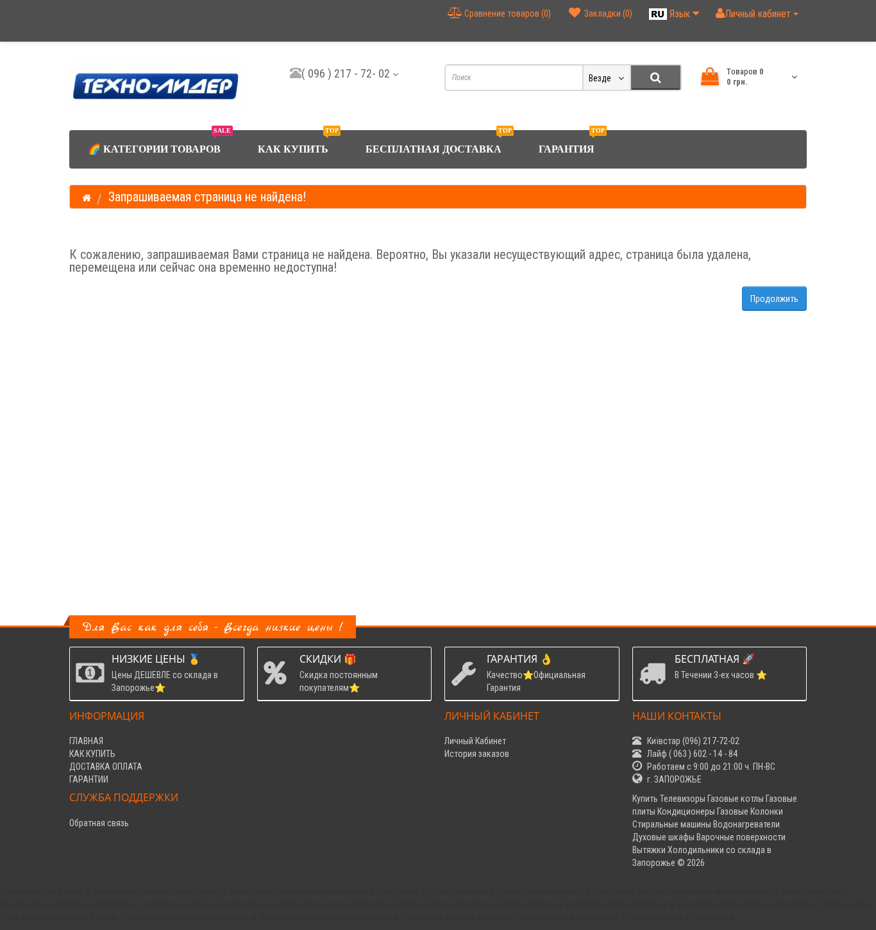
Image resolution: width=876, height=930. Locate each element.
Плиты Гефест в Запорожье (448, 904)
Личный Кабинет (475, 741)
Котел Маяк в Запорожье (768, 904)
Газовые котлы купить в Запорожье (67, 891)
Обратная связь (99, 823)
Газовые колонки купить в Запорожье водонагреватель (381, 891)
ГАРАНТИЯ (572, 142)
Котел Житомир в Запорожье (664, 904)
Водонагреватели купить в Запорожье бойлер (577, 891)
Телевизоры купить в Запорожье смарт (213, 904)
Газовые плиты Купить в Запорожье (205, 891)
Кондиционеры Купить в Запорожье (68, 904)
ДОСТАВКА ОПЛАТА (105, 766)
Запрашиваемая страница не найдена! (207, 196)
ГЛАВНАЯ (86, 741)
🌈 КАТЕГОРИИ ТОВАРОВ (159, 142)
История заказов (476, 754)
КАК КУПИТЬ (298, 142)
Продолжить (774, 299)
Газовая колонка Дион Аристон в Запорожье (532, 917)
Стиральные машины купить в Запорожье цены (757, 891)
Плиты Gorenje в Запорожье (554, 904)
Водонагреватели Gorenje (69, 917)
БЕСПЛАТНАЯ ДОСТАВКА (439, 142)
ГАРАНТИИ (88, 779)
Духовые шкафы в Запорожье (677, 917)
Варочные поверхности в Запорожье (373, 917)
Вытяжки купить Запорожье (342, 904)
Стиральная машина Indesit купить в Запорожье (210, 917)
